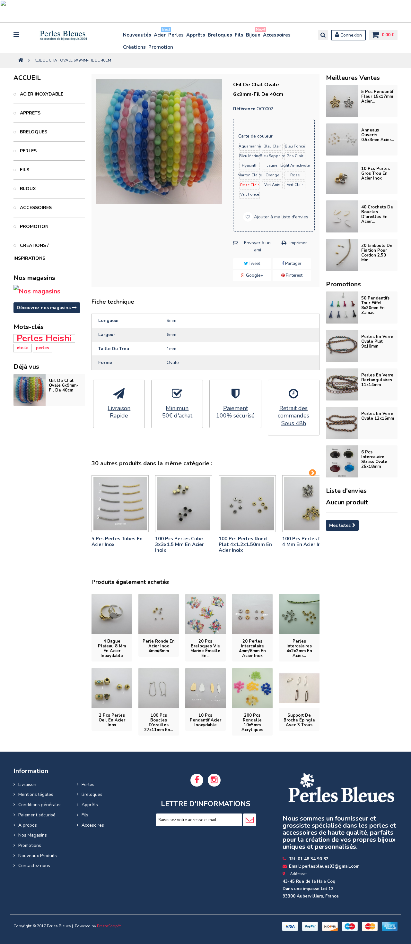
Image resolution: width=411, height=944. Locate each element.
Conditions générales (40, 805)
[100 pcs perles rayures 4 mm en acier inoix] (310, 503)
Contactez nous (34, 866)
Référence (244, 109)
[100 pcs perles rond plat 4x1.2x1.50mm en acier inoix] (247, 503)
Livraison (27, 784)
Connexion (350, 35)
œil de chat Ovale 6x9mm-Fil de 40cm (63, 385)
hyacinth (250, 165)
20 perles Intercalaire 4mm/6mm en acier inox (252, 648)
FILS (24, 170)
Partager (293, 263)
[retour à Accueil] (20, 60)
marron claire (249, 175)
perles (42, 348)
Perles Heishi (44, 338)
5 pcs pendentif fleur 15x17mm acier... (377, 96)
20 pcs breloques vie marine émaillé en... (205, 648)
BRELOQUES (33, 132)
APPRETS (29, 113)
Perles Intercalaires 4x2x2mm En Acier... (299, 648)
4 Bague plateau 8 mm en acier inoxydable (112, 648)
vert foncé (249, 194)
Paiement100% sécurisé (235, 412)
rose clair (249, 185)
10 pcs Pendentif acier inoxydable (205, 720)
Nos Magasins (32, 835)
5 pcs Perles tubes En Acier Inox (117, 541)
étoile (23, 348)
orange (272, 175)
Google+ (254, 275)
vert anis (272, 184)
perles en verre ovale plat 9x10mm (377, 341)
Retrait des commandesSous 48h (293, 416)
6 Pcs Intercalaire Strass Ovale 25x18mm (374, 459)
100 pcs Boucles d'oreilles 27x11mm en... (158, 722)
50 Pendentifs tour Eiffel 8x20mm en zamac (375, 305)
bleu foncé (295, 146)
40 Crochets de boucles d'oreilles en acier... (377, 214)
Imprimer (298, 243)
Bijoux (253, 33)
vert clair (295, 184)
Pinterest (293, 275)
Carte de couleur (256, 136)
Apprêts (195, 35)
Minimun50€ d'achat (177, 412)
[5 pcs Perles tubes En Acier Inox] (120, 503)
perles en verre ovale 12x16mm (377, 416)
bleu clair (272, 146)
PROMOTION (33, 226)
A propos (27, 825)
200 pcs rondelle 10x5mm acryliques (252, 722)
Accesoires (93, 825)
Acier (160, 33)
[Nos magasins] (49, 291)
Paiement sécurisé (37, 815)
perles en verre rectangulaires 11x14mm (377, 380)
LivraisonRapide (119, 412)
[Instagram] (214, 780)
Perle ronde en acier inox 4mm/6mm (159, 646)
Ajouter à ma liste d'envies (280, 217)
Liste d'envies (346, 490)
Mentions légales (35, 794)
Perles (176, 35)
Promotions (29, 845)
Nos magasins (34, 278)
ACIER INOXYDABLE (41, 94)
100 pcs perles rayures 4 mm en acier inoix (309, 541)
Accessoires (277, 35)
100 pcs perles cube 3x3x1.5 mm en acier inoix (179, 544)
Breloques (220, 35)
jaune (272, 165)
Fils (239, 35)
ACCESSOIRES (35, 208)
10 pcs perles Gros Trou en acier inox (375, 173)
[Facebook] (196, 780)
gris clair (294, 155)
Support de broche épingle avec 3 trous (299, 720)
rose (295, 175)
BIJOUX (27, 189)
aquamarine (249, 146)
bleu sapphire (272, 155)
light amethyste (294, 165)
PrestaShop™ (109, 926)
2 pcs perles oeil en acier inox (112, 720)
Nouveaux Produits (37, 856)
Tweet (254, 263)
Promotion (160, 47)
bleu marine (249, 155)
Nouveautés (137, 35)
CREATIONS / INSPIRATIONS (30, 251)
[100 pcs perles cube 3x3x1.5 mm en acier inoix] (183, 503)
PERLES (28, 151)
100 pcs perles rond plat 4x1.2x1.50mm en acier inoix (245, 544)
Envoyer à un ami (257, 246)
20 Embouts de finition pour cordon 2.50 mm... (376, 253)
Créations (134, 47)
